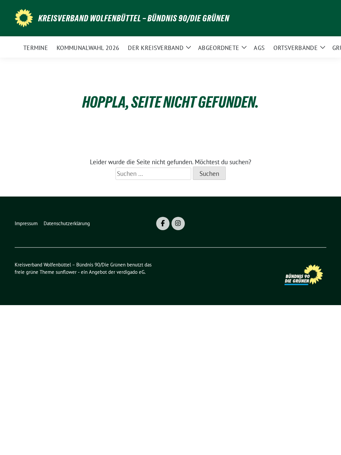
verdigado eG (131, 272)
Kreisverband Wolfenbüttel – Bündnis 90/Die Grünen (133, 18)
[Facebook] (163, 223)
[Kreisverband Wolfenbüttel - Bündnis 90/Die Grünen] (24, 17)
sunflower (66, 272)
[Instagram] (178, 223)
